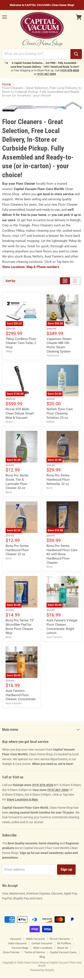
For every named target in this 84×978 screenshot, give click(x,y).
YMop (9, 351)
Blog (42, 956)
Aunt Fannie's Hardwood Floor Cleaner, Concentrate (21, 695)
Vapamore (53, 355)
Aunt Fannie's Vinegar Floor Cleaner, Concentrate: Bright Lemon (62, 626)
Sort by (10, 281)
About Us (62, 947)
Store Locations (42, 947)
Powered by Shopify (42, 970)
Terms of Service (34, 952)
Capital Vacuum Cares (63, 952)
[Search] (76, 54)
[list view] (75, 280)
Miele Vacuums (35, 938)
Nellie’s (50, 421)
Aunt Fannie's (54, 637)
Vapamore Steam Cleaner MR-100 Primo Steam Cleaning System (59, 345)
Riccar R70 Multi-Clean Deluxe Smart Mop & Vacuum (20, 413)
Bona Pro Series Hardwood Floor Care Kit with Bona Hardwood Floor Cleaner (62, 554)
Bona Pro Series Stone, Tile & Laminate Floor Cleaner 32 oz (17, 481)
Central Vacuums (41, 943)
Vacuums (15, 938)
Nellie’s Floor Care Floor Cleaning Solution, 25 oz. (60, 413)
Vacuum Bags (19, 947)
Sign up (66, 869)
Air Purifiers (64, 943)
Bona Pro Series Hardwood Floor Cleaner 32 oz (17, 550)
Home (6, 84)
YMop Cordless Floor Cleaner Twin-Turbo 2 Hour (21, 343)
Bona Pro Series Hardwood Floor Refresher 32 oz (58, 479)
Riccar (9, 421)
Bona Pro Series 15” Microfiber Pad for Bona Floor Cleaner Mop (20, 626)
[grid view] (65, 280)
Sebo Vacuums (17, 943)
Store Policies (11, 952)
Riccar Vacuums (60, 938)
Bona (9, 492)
